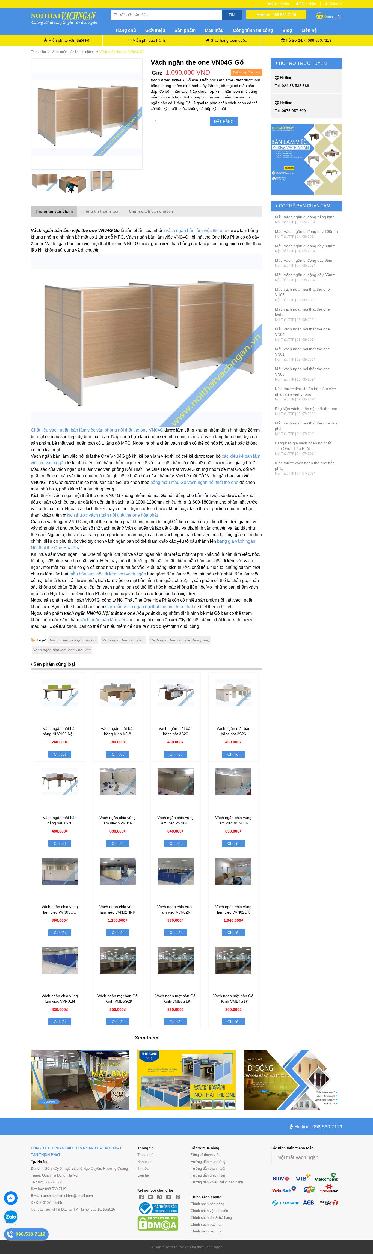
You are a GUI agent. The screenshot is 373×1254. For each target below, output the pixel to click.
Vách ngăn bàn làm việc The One (62, 650)
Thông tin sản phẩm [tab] (54, 211)
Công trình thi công (253, 30)
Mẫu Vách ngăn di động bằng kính (304, 217)
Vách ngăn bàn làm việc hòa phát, (179, 640)
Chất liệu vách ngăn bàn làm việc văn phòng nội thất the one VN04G (97, 430)
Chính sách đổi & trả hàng (211, 1218)
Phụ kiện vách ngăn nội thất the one (306, 408)
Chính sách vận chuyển (209, 1211)
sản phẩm (280, 4)
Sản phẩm (185, 30)
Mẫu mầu (214, 30)
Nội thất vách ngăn (297, 1157)
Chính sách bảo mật (207, 1231)
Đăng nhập (307, 4)
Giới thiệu (155, 30)
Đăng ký (335, 4)
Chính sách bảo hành (207, 1224)
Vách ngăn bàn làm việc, (123, 640)
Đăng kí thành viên (205, 1155)
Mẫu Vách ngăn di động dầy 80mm (305, 246)
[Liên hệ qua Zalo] (11, 1217)
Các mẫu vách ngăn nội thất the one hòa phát (149, 606)
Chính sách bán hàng (207, 1204)
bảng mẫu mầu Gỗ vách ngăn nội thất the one (194, 482)
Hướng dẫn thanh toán (208, 1168)
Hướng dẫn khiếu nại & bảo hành (217, 1182)
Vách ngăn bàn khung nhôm (73, 52)
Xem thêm (146, 1038)
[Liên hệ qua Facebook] (11, 1198)
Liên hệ (309, 30)
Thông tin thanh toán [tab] (101, 211)
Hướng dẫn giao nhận (208, 1175)
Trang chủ (145, 1155)
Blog (287, 30)
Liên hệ (143, 1175)
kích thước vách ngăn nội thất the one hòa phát (112, 515)
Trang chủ (125, 30)
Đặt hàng (224, 121)
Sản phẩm (145, 1162)
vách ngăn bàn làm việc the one (196, 230)
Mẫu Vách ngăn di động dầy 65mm (305, 275)
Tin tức (143, 1168)
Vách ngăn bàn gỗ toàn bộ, (73, 640)
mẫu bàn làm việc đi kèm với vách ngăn (107, 574)
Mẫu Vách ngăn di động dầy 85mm (305, 260)
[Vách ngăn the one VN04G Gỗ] (87, 114)
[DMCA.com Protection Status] (157, 1223)
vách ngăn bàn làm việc (103, 619)
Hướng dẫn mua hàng (208, 1162)
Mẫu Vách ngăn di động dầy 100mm (306, 231)
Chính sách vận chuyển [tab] (151, 211)
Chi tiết (60, 754)
